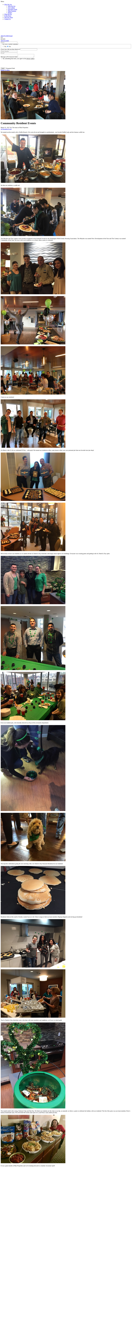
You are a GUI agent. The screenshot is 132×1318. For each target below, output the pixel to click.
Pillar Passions (12, 11)
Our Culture (11, 8)
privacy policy (30, 58)
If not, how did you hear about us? (10, 49)
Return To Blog (5, 70)
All (2, 129)
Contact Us (7, 19)
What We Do (8, 14)
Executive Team (12, 9)
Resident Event (7, 129)
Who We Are (8, 4)
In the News (7, 16)
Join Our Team (8, 17)
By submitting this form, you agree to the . (19, 58)
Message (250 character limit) (9, 57)
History (10, 12)
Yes (5, 46)
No (10, 46)
